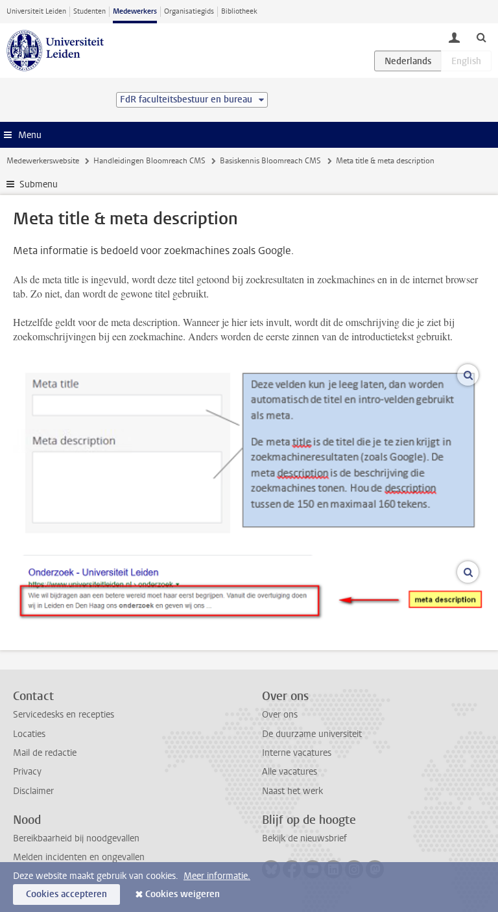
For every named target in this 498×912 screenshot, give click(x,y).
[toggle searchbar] (481, 37)
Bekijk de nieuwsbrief (304, 838)
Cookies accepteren (66, 894)
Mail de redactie (45, 753)
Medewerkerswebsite (42, 161)
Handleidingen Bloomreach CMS (149, 161)
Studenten (89, 11)
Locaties (29, 734)
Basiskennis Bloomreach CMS (270, 161)
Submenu (38, 184)
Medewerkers (135, 11)
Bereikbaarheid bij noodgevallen (76, 838)
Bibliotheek (239, 11)
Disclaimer (33, 791)
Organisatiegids (189, 11)
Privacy (27, 772)
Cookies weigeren (182, 894)
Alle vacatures (289, 772)
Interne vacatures (296, 753)
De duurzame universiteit (312, 734)
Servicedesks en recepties (63, 714)
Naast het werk (292, 791)
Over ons (280, 714)
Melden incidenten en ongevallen (79, 857)
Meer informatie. (217, 876)
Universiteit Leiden (36, 11)
